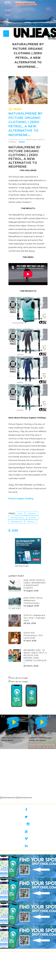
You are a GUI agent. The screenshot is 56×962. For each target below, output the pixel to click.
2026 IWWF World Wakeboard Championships (33, 600)
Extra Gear (32, 139)
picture (32, 517)
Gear (40, 139)
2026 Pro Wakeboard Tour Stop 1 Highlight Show (34, 618)
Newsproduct (17, 517)
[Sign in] (48, 34)
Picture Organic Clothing (20, 498)
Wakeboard (16, 522)
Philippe (12, 142)
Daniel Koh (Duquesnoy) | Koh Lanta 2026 (33, 635)
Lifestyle (31, 513)
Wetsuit (31, 522)
